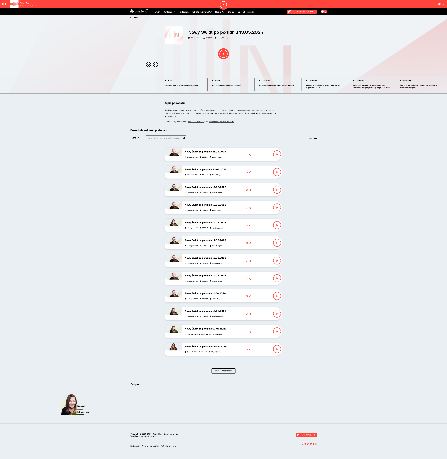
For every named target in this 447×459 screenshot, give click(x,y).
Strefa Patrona (200, 12)
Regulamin (135, 446)
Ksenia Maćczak (223, 38)
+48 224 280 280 (196, 121)
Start (158, 12)
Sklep (231, 12)
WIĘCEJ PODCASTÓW (223, 370)
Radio (218, 12)
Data (134, 137)
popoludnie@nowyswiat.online (221, 121)
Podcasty (184, 12)
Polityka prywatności (170, 446)
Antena (168, 12)
